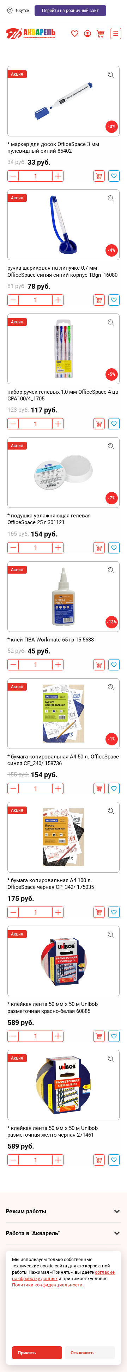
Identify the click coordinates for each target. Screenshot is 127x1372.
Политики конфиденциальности (47, 1285)
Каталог (115, 33)
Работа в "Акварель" (33, 1233)
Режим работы (26, 1211)
